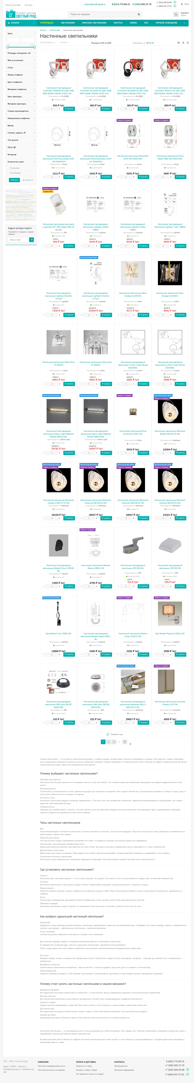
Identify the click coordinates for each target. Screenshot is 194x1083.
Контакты (119, 1062)
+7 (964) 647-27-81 (164, 6)
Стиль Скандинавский (20, 201)
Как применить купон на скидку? (90, 1074)
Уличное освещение (166, 23)
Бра (146, 23)
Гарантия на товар (84, 1066)
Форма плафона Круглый (16, 208)
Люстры (118, 23)
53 (125, 742)
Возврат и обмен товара (86, 1070)
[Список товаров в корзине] (181, 14)
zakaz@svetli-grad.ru (95, 4)
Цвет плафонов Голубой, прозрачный (19, 219)
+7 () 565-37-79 (141, 4)
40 (148, 43)
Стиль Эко (31, 201)
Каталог (15, 23)
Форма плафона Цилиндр (17, 204)
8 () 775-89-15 (121, 4)
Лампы (133, 23)
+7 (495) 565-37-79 (174, 1065)
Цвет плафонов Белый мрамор (19, 212)
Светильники (68, 23)
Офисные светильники (94, 23)
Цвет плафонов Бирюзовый (17, 199)
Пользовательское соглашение (51, 1070)
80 (153, 43)
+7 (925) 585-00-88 (164, 2)
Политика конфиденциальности (51, 1066)
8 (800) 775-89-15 (174, 1061)
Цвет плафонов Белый (26, 213)
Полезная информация (124, 1070)
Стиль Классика (28, 203)
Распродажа (47, 23)
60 (150, 43)
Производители (121, 1066)
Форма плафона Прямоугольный (19, 206)
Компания (43, 1062)
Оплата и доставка (86, 1062)
